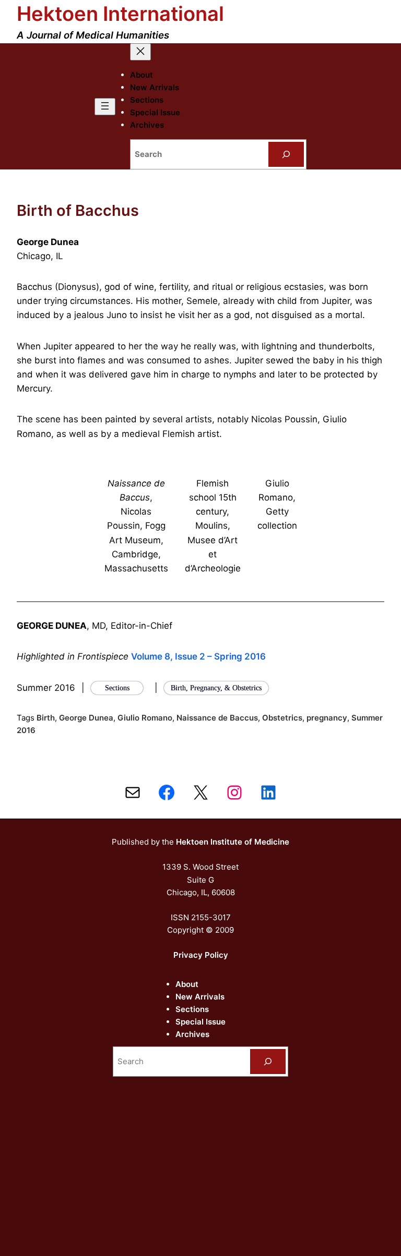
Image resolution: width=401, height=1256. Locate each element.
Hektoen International (120, 14)
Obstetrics (282, 718)
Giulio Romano (144, 718)
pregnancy (326, 718)
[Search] (286, 154)
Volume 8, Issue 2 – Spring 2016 (198, 656)
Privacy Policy (200, 955)
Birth (46, 718)
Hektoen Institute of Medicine (232, 842)
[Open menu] (105, 106)
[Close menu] (140, 51)
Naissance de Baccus (217, 718)
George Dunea (86, 718)
